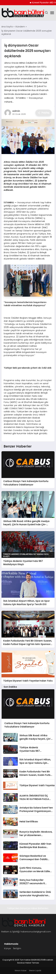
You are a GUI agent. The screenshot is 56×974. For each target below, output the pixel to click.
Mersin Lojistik (35, 970)
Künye (7, 948)
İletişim (17, 948)
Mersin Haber (20, 970)
